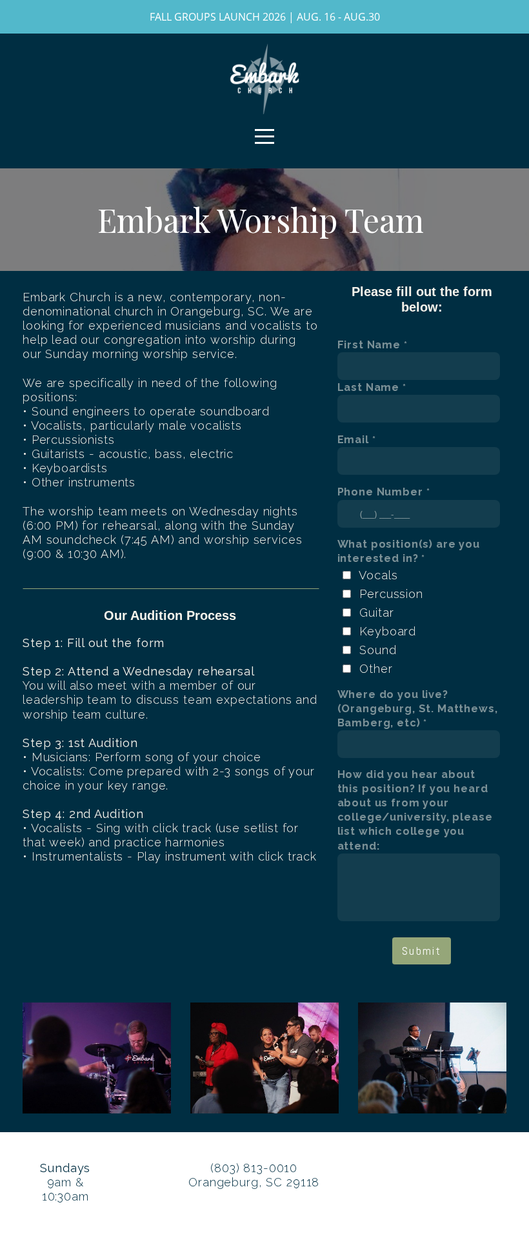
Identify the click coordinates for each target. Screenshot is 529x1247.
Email (353, 440)
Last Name (368, 387)
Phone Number (380, 492)
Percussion (391, 594)
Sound (377, 650)
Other (375, 668)
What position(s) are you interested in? (408, 551)
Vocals (378, 575)
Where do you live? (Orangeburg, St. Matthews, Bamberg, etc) (417, 708)
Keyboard (387, 631)
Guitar (376, 612)
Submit (421, 951)
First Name (369, 345)
